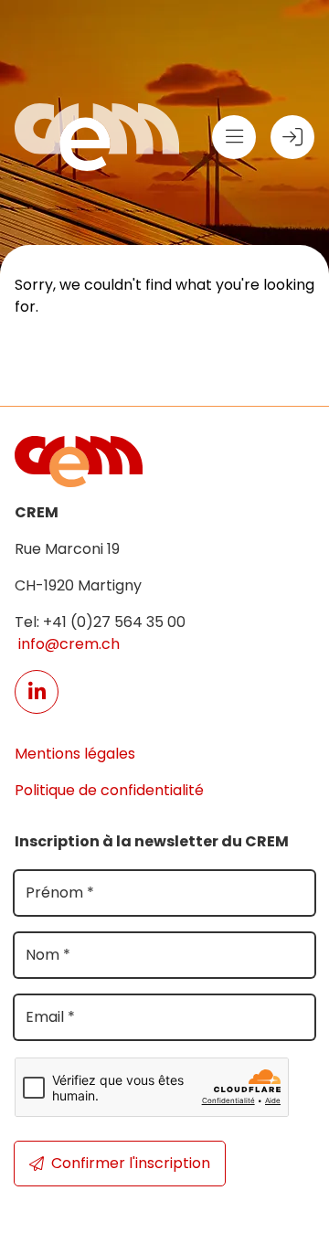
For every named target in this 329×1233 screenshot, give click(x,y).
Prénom (60, 892)
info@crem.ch (67, 643)
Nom (48, 954)
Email (50, 1016)
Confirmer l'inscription (130, 1163)
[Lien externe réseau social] (36, 692)
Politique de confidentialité (109, 790)
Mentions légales (75, 753)
